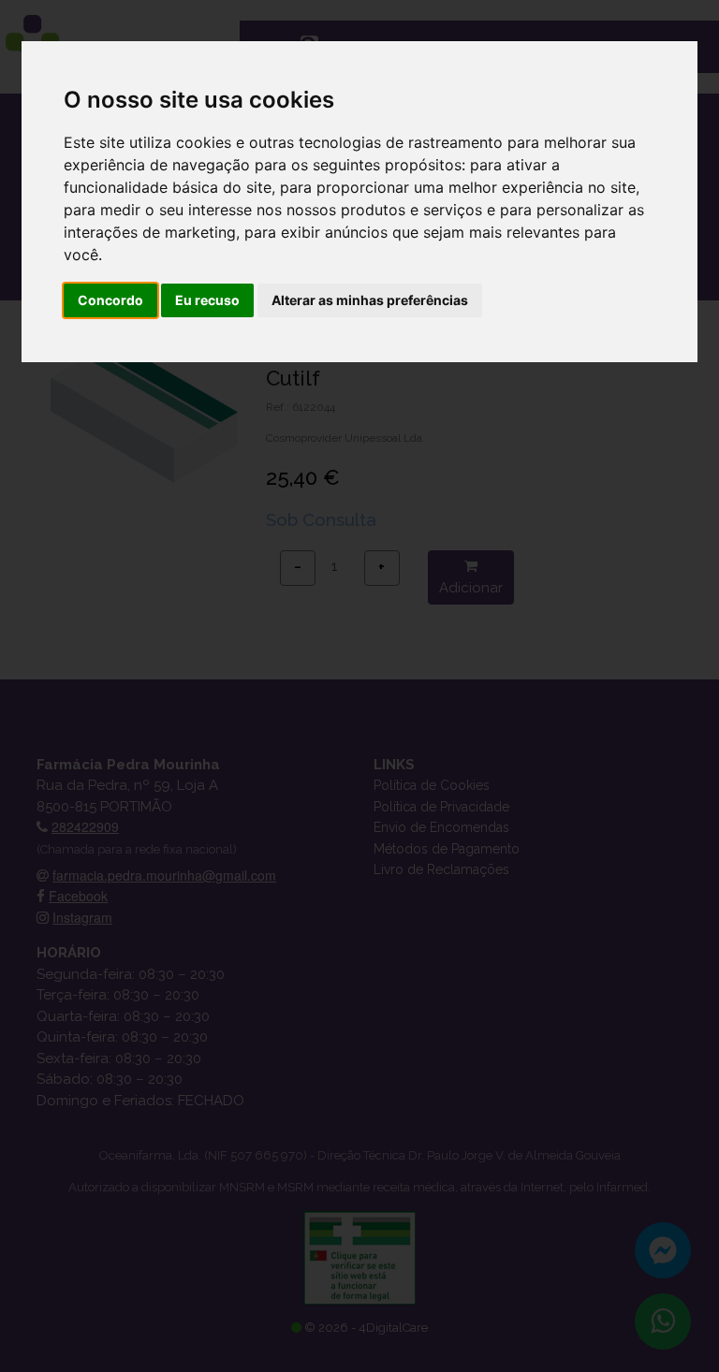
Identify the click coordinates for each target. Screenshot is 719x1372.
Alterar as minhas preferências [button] (369, 300)
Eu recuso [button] (207, 300)
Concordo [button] (110, 300)
